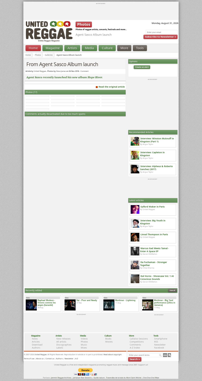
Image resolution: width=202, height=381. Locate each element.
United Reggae (40, 71)
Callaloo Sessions (139, 338)
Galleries (49, 55)
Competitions (137, 341)
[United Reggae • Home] (49, 38)
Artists (72, 48)
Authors (36, 347)
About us (40, 358)
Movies (109, 341)
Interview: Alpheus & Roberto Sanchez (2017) (156, 168)
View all (172, 290)
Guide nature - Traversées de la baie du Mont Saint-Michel (117, 377)
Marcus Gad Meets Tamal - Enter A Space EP (154, 250)
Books (108, 338)
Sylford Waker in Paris (152, 206)
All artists (61, 341)
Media (89, 48)
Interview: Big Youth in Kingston (152, 222)
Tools (140, 48)
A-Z (76, 358)
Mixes (84, 347)
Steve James (61, 71)
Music (84, 344)
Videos (84, 338)
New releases (63, 338)
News (35, 338)
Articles (36, 341)
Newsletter (160, 344)
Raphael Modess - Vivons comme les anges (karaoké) (47, 302)
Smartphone (160, 338)
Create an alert (142, 67)
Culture (107, 48)
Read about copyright (113, 354)
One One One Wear (151, 377)
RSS (156, 341)
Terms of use (29, 358)
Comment (84, 71)
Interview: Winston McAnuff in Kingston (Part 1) (157, 140)
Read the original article (112, 86)
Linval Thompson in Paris (154, 234)
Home (33, 48)
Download (37, 344)
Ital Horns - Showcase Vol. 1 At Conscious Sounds (157, 278)
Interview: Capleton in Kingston (152, 154)
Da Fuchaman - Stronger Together (153, 264)
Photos (38, 55)
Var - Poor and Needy (86, 300)
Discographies (63, 344)
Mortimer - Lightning (125, 300)
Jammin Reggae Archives (61, 377)
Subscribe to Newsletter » (160, 36)
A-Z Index (135, 347)
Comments (135, 344)
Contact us (49, 358)
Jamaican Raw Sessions (82, 377)
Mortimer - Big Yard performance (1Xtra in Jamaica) (164, 302)
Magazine (53, 48)
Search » (135, 359)
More (124, 48)
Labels (59, 347)
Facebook (159, 347)
